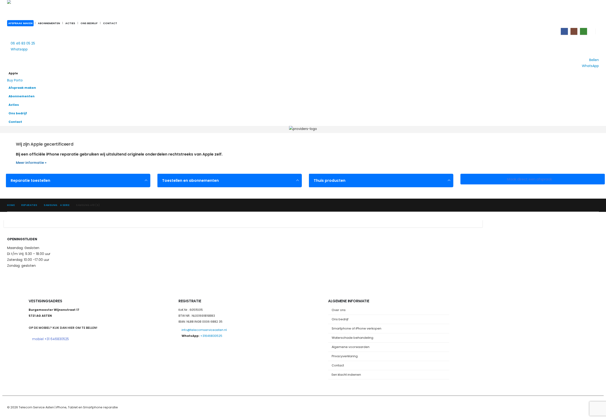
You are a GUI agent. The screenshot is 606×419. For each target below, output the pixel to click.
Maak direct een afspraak (530, 179)
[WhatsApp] (583, 31)
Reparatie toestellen (30, 180)
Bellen (594, 60)
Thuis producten (329, 180)
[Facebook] (564, 31)
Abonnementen (49, 23)
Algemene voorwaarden (351, 347)
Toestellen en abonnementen (190, 180)
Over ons (339, 310)
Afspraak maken (20, 23)
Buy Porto (15, 80)
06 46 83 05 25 (23, 43)
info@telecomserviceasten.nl (204, 330)
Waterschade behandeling (352, 338)
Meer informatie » (31, 162)
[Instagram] (573, 31)
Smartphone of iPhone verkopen (356, 328)
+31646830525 (211, 336)
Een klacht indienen (346, 375)
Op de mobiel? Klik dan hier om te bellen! (63, 327)
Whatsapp (19, 49)
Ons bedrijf (89, 23)
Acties (70, 23)
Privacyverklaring (345, 356)
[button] (594, 80)
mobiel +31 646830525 (50, 339)
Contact (110, 23)
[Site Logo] (36, 9)
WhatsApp (590, 65)
